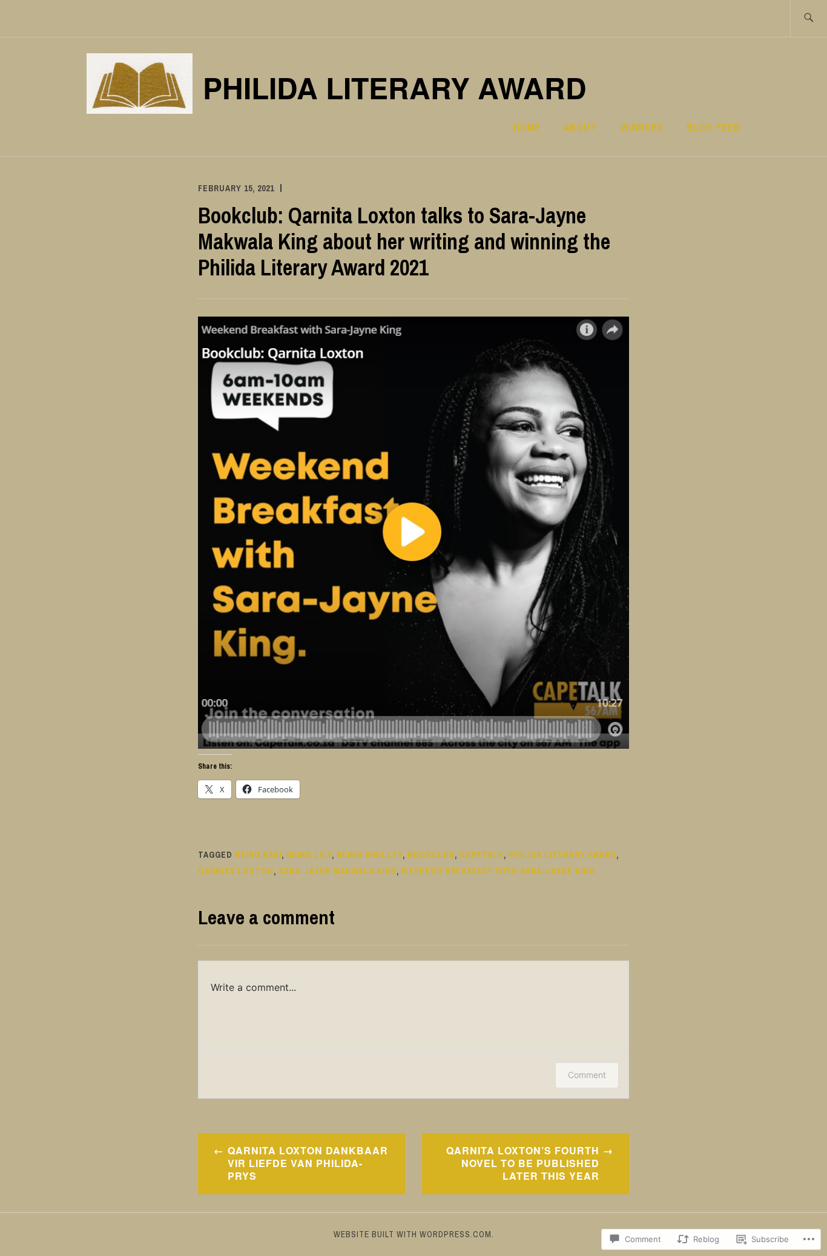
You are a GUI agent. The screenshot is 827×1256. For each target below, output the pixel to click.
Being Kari (258, 854)
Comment (587, 1075)
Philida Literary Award (395, 87)
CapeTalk (482, 854)
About (580, 127)
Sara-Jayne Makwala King (337, 871)
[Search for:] (808, 18)
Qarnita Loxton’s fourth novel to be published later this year (522, 1163)
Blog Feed (713, 127)
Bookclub (431, 854)
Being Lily (309, 854)
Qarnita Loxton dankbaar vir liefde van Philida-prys (308, 1163)
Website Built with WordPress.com (413, 1234)
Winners (642, 127)
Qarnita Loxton (236, 871)
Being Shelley (370, 854)
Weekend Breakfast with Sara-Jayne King (498, 871)
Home (527, 127)
